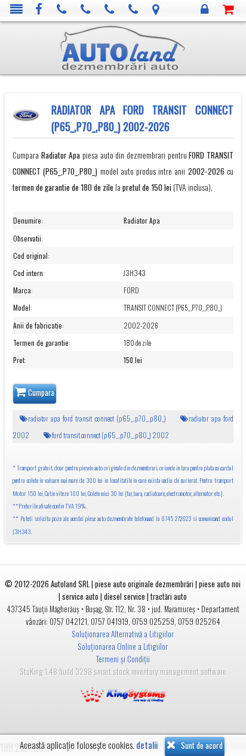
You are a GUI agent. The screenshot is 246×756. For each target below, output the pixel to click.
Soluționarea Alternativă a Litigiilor (123, 634)
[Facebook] (39, 10)
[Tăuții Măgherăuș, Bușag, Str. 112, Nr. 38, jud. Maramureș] (156, 10)
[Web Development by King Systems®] (123, 693)
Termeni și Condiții (123, 659)
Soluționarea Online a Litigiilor (123, 646)
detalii (147, 744)
